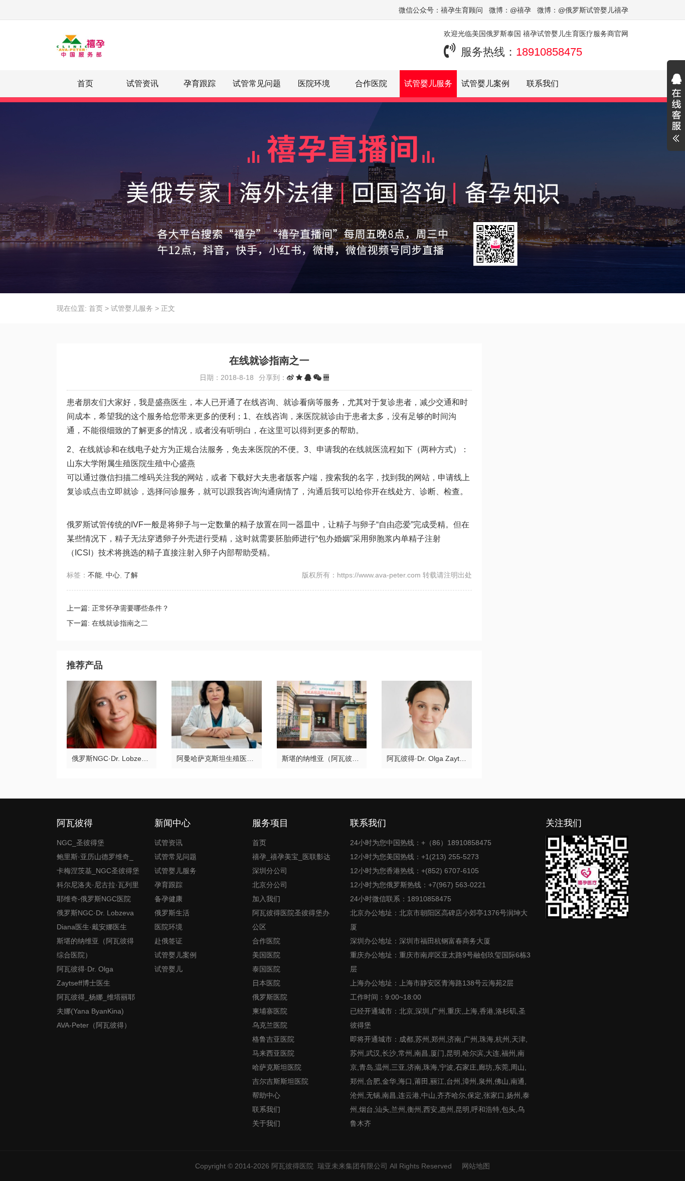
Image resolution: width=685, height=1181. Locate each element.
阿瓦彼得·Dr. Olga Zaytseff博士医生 (85, 976)
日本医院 (266, 983)
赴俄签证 (168, 941)
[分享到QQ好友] (307, 377)
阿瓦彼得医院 (292, 1166)
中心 (113, 575)
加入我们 (266, 899)
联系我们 (543, 83)
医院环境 (314, 83)
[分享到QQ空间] (299, 377)
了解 (131, 575)
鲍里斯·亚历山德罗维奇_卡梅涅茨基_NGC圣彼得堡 (98, 864)
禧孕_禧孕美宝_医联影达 (291, 857)
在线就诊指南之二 (120, 623)
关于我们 (266, 1123)
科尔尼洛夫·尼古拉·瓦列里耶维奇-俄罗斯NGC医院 (98, 892)
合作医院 (371, 83)
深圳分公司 (269, 871)
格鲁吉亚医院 (273, 1039)
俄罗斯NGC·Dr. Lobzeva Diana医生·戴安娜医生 (95, 920)
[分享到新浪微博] (290, 377)
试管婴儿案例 (485, 83)
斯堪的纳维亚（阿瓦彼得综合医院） (95, 948)
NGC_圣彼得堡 (80, 843)
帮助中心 (266, 1095)
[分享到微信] (317, 377)
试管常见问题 (257, 83)
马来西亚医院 (273, 1053)
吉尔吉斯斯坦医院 (280, 1081)
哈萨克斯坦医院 (276, 1067)
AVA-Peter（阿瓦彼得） (94, 1025)
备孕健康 (168, 899)
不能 (95, 575)
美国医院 (266, 955)
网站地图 (476, 1166)
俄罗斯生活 (172, 913)
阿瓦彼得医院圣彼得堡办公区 (290, 920)
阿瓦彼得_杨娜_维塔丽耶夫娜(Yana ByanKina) (96, 1004)
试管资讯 (142, 83)
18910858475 (549, 52)
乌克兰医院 (269, 1025)
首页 (85, 83)
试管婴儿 (168, 969)
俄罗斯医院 (269, 997)
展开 (676, 109)
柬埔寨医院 (269, 1011)
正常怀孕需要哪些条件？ (130, 608)
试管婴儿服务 (428, 83)
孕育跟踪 (200, 83)
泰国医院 (266, 969)
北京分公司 (269, 885)
